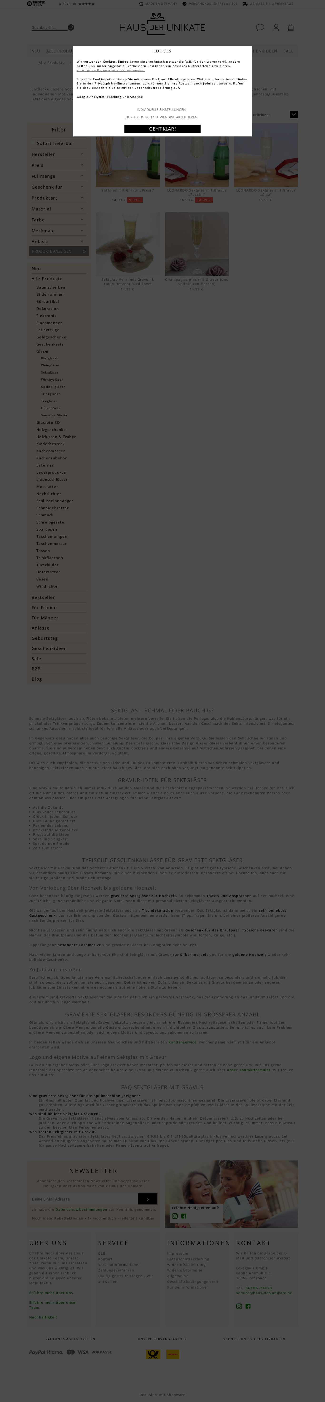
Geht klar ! (162, 129)
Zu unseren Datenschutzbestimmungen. (111, 70)
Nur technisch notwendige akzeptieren (161, 117)
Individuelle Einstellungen (161, 109)
